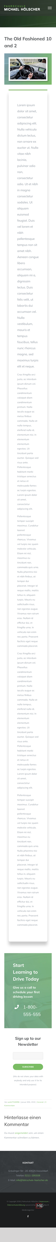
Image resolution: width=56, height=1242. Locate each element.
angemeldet (21, 1132)
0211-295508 (32, 1175)
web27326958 (13, 1102)
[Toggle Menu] (50, 8)
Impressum (43, 1201)
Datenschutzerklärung (16, 1205)
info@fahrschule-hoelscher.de (32, 1180)
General (40, 1102)
